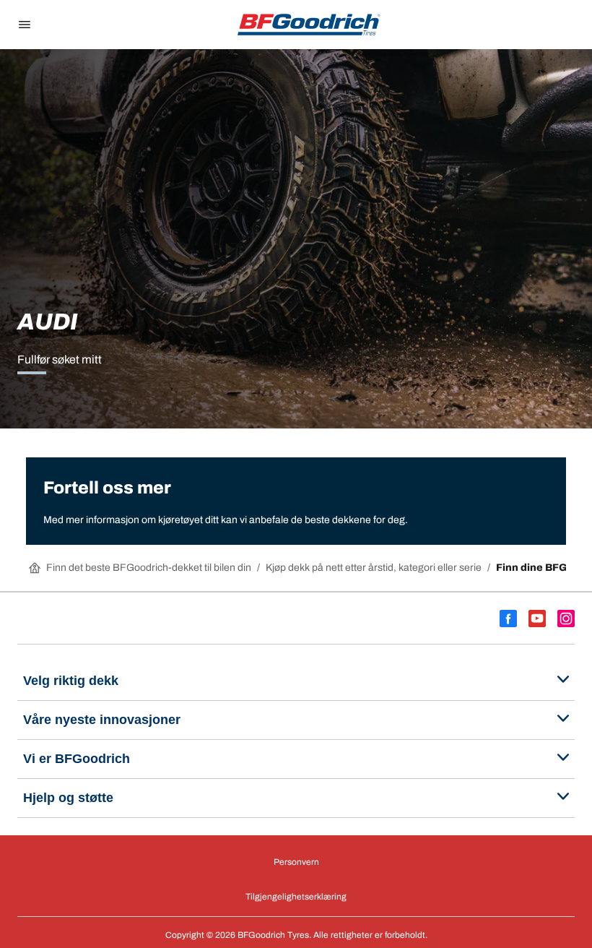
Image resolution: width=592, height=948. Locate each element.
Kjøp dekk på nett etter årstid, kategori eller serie (374, 567)
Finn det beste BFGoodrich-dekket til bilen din (148, 567)
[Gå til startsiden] (309, 25)
